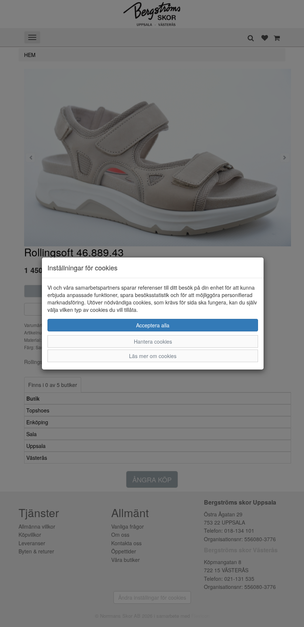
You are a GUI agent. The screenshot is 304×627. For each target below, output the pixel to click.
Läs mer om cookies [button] (152, 356)
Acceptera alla (152, 325)
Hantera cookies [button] (153, 341)
